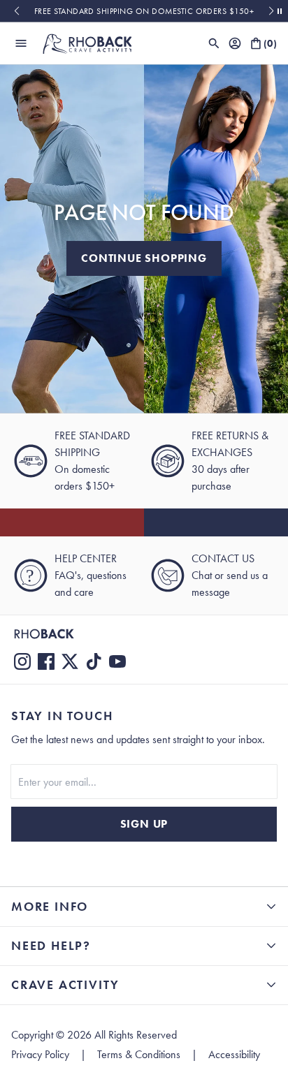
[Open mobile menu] (21, 43)
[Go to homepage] (86, 43)
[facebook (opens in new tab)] (46, 661)
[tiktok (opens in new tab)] (93, 661)
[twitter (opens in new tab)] (70, 661)
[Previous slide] (16, 11)
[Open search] (214, 43)
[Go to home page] (144, 634)
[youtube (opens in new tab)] (117, 661)
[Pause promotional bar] (279, 11)
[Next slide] (271, 11)
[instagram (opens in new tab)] (22, 661)
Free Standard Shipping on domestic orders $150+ (144, 11)
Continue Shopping (144, 258)
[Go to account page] (235, 43)
